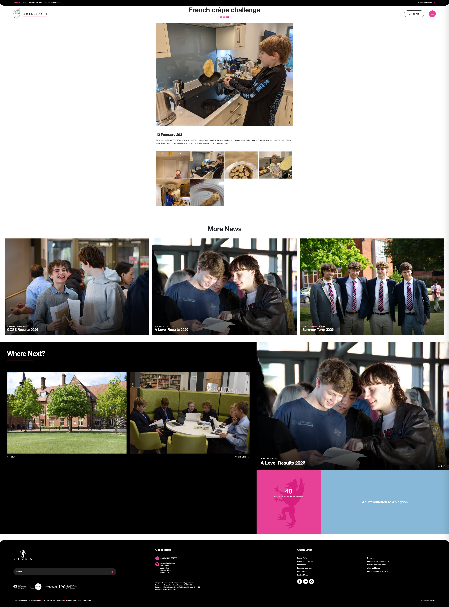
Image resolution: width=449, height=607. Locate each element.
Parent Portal (302, 558)
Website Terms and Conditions (78, 600)
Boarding (371, 558)
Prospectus (301, 565)
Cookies (60, 600)
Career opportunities (305, 561)
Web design (425, 600)
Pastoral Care (302, 575)
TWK (434, 600)
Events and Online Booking (378, 571)
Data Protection (48, 600)
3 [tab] (444, 466)
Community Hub (35, 3)
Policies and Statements (376, 565)
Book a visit (414, 13)
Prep (24, 3)
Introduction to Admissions (378, 561)
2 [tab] (441, 466)
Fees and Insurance (304, 568)
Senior (17, 3)
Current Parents (425, 3)
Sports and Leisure (52, 3)
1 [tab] (439, 466)
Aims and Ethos (373, 568)
